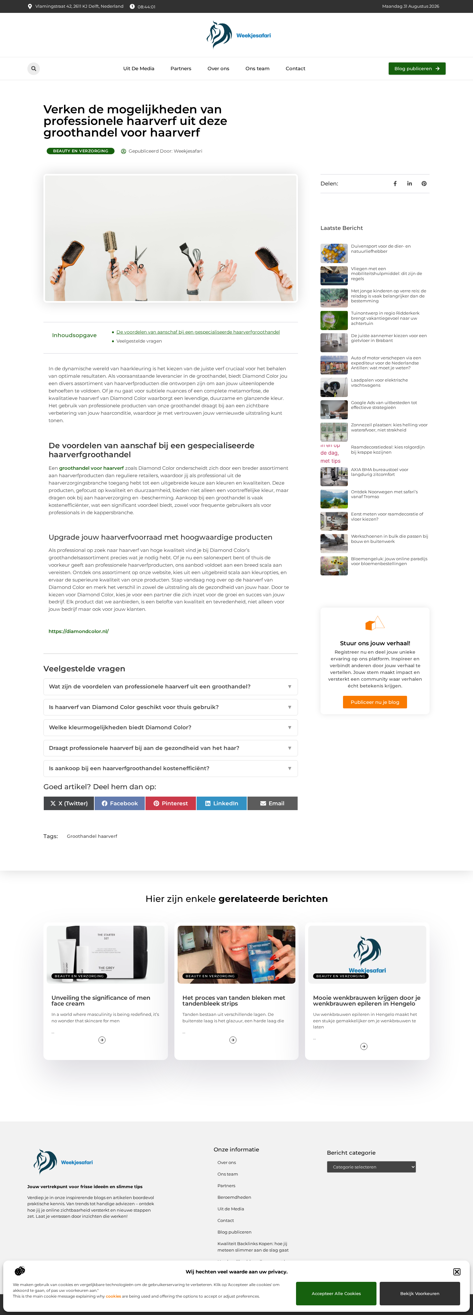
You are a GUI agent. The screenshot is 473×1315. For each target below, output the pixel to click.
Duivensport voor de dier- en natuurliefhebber (381, 248)
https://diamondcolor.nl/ (79, 631)
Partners (181, 68)
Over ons (218, 68)
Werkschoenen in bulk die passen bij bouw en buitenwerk (389, 539)
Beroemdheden (234, 1197)
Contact (295, 68)
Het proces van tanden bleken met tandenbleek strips (233, 1000)
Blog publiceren (235, 1232)
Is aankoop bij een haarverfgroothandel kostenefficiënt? (170, 768)
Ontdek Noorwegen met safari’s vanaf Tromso (384, 494)
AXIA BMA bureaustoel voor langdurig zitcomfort (379, 472)
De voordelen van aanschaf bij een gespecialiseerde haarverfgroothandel (198, 332)
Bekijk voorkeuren (420, 1293)
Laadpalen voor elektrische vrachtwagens (379, 382)
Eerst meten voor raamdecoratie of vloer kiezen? (387, 516)
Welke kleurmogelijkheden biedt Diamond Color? (170, 727)
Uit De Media (138, 68)
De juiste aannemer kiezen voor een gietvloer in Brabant (389, 338)
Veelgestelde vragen (139, 341)
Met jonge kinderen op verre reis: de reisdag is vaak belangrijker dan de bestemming (388, 295)
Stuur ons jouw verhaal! (375, 643)
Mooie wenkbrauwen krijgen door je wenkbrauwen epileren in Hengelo (367, 1000)
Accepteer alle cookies (336, 1293)
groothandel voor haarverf (91, 468)
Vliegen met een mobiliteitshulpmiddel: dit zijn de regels (386, 273)
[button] (457, 1272)
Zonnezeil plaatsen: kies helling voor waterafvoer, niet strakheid (389, 427)
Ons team (258, 68)
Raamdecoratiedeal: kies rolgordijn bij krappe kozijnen (388, 449)
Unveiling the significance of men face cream (100, 1000)
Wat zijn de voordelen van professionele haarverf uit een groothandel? (170, 686)
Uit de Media (231, 1208)
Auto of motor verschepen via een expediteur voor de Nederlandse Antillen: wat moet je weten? (386, 362)
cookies (113, 1296)
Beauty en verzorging (80, 150)
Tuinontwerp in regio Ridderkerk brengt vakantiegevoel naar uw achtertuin (385, 318)
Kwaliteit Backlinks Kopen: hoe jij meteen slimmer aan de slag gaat (253, 1247)
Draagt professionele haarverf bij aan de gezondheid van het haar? (170, 748)
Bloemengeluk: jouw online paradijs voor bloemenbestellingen (389, 561)
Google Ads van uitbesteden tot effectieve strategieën (384, 405)
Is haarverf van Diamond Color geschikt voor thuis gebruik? (170, 707)
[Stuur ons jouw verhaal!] (375, 623)
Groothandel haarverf (92, 836)
